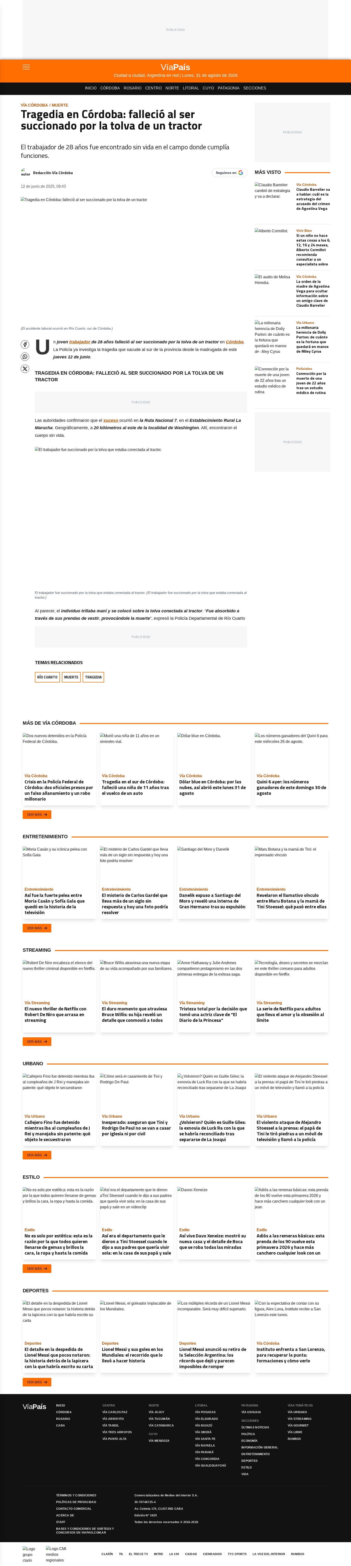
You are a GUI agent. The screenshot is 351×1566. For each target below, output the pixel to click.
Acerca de (65, 1515)
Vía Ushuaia (251, 1412)
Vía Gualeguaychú (210, 1465)
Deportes (249, 1461)
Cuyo (208, 88)
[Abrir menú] (68, 67)
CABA (60, 1425)
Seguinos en (226, 173)
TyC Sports (237, 1554)
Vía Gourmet (298, 1425)
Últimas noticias (255, 1427)
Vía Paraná (204, 1452)
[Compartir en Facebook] (25, 344)
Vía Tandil (110, 1425)
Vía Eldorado (206, 1419)
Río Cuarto (47, 677)
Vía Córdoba (34, 105)
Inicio (90, 88)
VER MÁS (34, 815)
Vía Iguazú (203, 1425)
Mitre (158, 1554)
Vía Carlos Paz (114, 1412)
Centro (153, 88)
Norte (172, 88)
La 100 (174, 1554)
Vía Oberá (203, 1432)
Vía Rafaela (205, 1445)
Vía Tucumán (159, 1419)
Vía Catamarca (161, 1425)
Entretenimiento (255, 1454)
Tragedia (93, 677)
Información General (259, 1447)
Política (248, 1434)
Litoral (191, 88)
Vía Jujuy (157, 1412)
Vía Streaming (299, 1419)
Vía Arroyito (113, 1419)
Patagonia (228, 88)
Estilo (246, 1467)
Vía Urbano (297, 1412)
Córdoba (110, 88)
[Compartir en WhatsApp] (25, 356)
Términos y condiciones (76, 1495)
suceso (111, 420)
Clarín (107, 1554)
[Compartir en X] (25, 369)
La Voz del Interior (269, 1554)
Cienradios (212, 1554)
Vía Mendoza (159, 1440)
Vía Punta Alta (114, 1439)
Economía (249, 1440)
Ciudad (191, 1554)
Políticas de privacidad (76, 1502)
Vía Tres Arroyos (117, 1432)
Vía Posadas (205, 1412)
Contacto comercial (73, 1508)
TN (121, 1554)
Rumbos (294, 1439)
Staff (60, 1522)
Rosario (132, 88)
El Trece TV (138, 1554)
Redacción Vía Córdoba (53, 173)
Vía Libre (295, 1432)
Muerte (60, 105)
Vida (245, 1474)
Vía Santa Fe (205, 1439)
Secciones (254, 88)
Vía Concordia (207, 1459)
